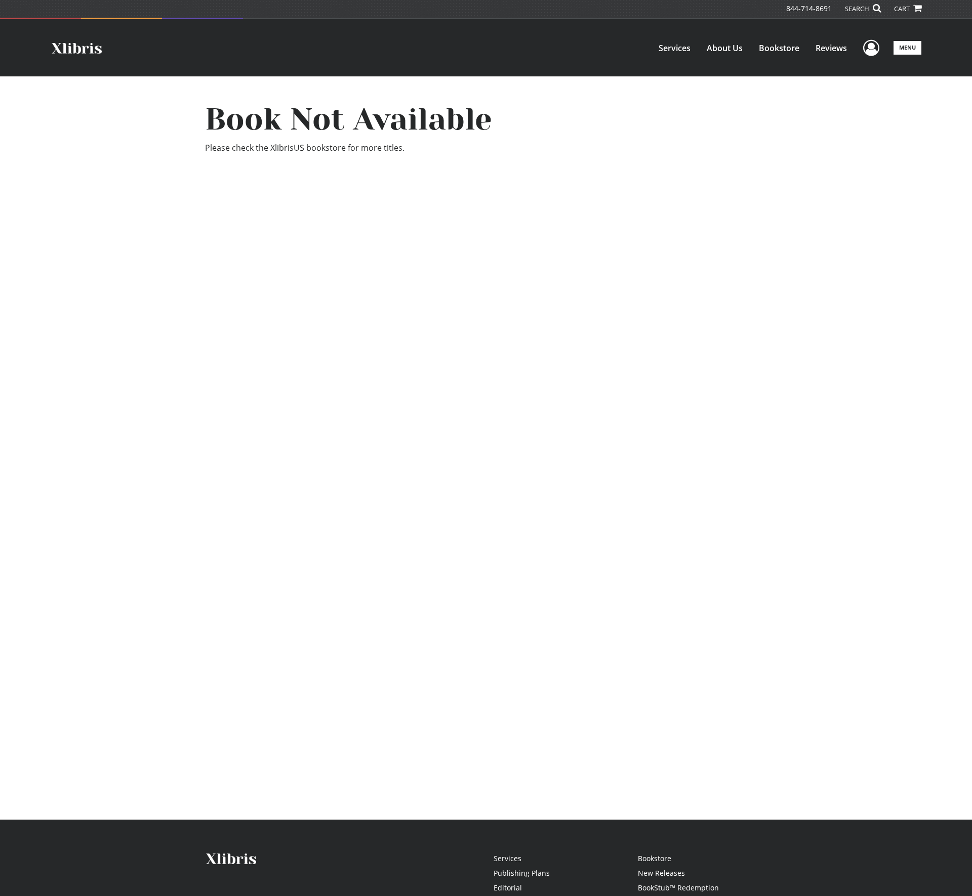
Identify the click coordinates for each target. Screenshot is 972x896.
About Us (725, 48)
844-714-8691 (809, 8)
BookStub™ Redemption (678, 887)
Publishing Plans (522, 873)
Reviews (831, 48)
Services (675, 48)
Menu (907, 47)
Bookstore (779, 48)
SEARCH (858, 8)
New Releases (661, 873)
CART (902, 8)
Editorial (508, 887)
